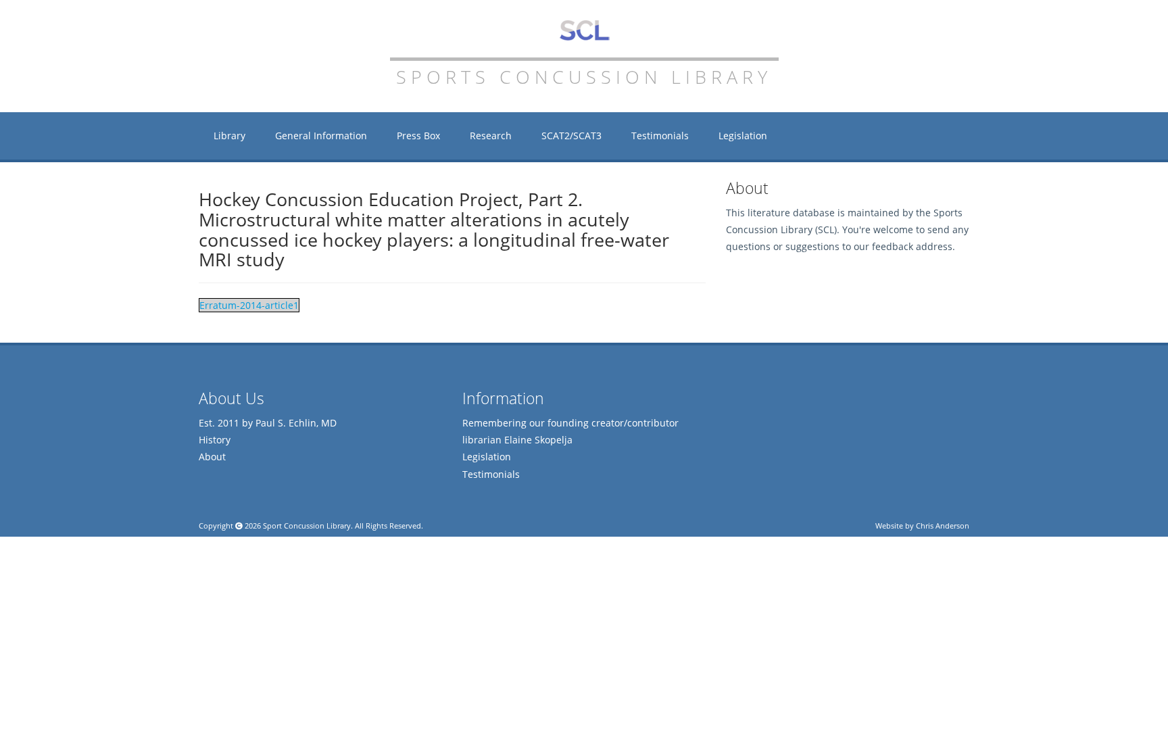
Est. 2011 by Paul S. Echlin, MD (268, 422)
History (214, 439)
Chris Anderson (942, 525)
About (212, 456)
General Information (321, 135)
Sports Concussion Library (584, 30)
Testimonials (660, 135)
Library (229, 135)
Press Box (418, 135)
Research (491, 135)
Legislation (743, 135)
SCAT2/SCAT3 (571, 135)
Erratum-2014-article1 (249, 305)
